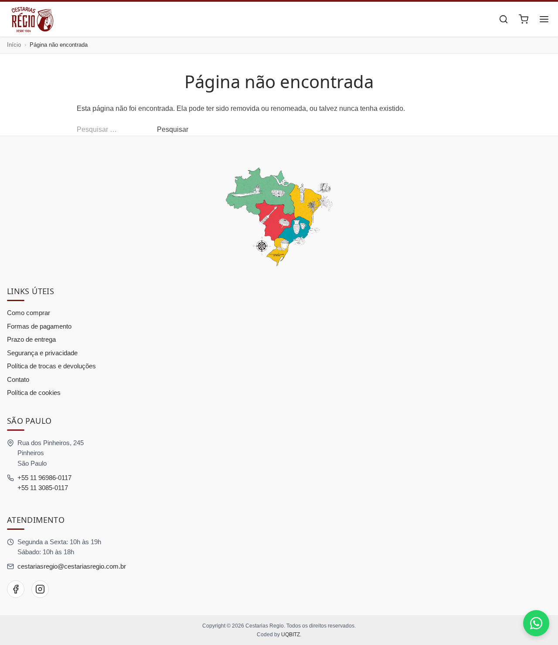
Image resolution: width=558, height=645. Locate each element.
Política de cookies (34, 392)
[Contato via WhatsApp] (536, 623)
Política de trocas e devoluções (51, 366)
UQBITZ (290, 634)
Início (14, 44)
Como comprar (28, 312)
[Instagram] (40, 589)
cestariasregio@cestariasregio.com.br (71, 566)
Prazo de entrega (31, 339)
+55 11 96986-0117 (44, 477)
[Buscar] (503, 19)
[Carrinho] (523, 19)
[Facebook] (15, 589)
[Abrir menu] (544, 19)
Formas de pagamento (39, 326)
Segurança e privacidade (42, 353)
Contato (18, 379)
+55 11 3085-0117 (42, 487)
